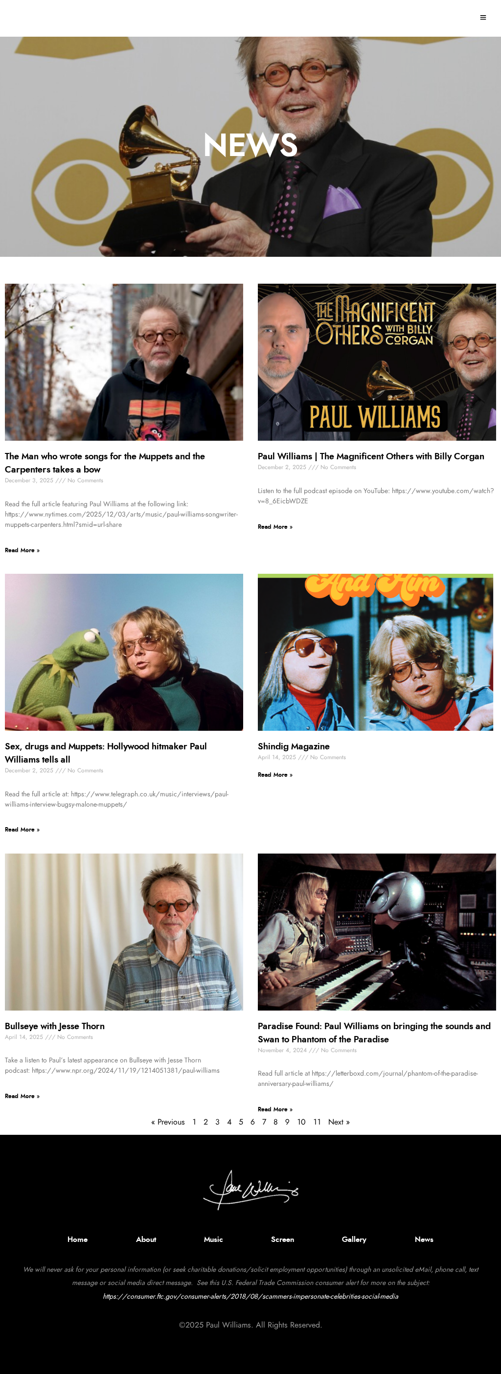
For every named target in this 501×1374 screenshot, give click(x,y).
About (146, 1239)
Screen (282, 1239)
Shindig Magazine (294, 747)
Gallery (354, 1239)
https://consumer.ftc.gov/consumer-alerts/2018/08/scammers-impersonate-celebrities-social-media (250, 1296)
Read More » (22, 550)
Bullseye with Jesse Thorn (56, 1026)
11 (317, 1122)
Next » (339, 1122)
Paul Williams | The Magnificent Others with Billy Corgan (371, 456)
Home (78, 1239)
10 (301, 1122)
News (424, 1239)
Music (213, 1239)
